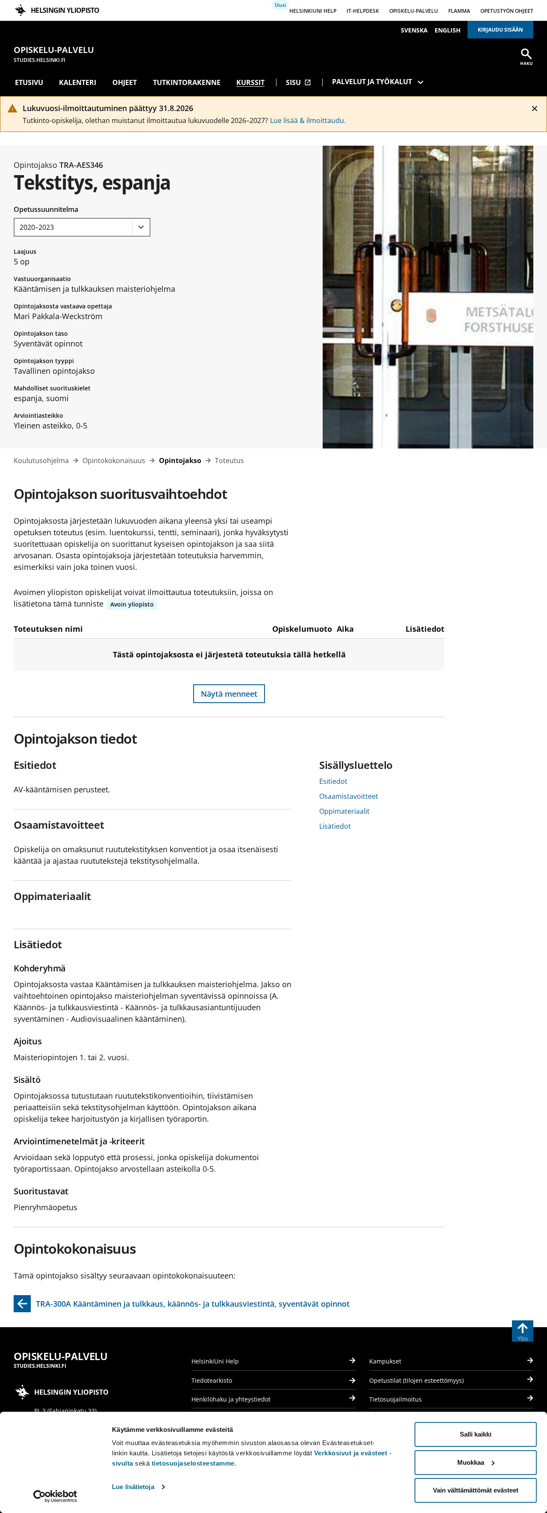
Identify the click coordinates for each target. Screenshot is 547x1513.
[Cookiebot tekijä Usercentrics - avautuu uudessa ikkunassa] (55, 1496)
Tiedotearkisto (211, 1380)
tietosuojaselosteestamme (193, 1463)
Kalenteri (77, 82)
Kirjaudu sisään (500, 29)
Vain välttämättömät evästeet (475, 1490)
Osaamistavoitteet (348, 796)
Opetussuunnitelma (46, 209)
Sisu (298, 82)
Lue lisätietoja (133, 1486)
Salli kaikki (475, 1434)
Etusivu (29, 82)
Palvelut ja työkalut (372, 81)
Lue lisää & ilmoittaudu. (308, 120)
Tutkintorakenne (187, 82)
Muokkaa (470, 1462)
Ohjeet (124, 82)
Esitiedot (333, 781)
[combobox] (82, 227)
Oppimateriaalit (344, 811)
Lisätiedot (335, 826)
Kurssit (250, 82)
